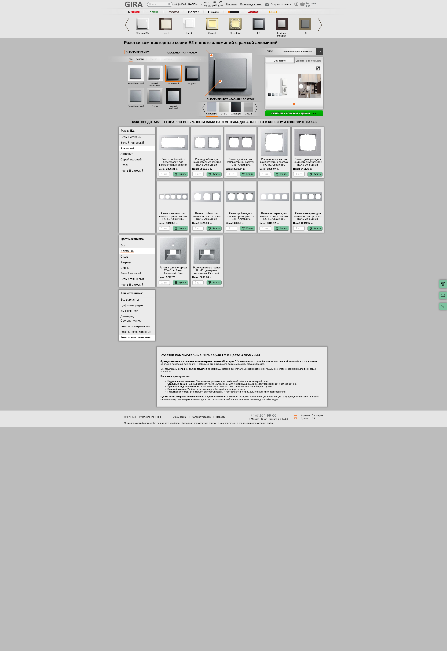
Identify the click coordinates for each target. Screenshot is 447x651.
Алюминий (173, 83)
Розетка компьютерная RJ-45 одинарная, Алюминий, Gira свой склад (207, 271)
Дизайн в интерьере (308, 60)
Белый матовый (136, 83)
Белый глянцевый (154, 84)
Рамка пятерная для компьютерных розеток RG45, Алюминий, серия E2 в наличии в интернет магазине (173, 219)
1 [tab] (294, 104)
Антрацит (192, 83)
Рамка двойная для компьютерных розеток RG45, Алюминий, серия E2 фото (240, 163)
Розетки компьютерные (135, 337)
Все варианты (129, 299)
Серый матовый (136, 106)
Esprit (189, 33)
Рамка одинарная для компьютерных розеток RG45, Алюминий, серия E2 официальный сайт (274, 165)
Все (122, 245)
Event (166, 33)
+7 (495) (188, 4)
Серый (248, 114)
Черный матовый (173, 107)
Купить (182, 174)
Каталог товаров (201, 416)
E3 (305, 33)
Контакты (231, 4)
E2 (258, 33)
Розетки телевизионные (135, 331)
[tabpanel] (294, 86)
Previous (127, 24)
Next (320, 24)
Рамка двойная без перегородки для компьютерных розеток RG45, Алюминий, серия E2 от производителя (173, 166)
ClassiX (212, 33)
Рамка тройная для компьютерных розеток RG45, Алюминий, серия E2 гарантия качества (240, 219)
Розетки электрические (135, 326)
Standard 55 (142, 33)
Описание (280, 60)
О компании (179, 416)
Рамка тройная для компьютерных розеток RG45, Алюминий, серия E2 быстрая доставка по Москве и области (207, 220)
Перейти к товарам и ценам (291, 113)
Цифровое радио (131, 305)
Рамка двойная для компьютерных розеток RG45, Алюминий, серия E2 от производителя (207, 165)
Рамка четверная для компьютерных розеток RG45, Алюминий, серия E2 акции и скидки (274, 219)
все (131, 59)
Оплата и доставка (251, 4)
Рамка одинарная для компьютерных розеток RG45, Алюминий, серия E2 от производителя (308, 165)
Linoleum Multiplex (281, 34)
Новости (220, 416)
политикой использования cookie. (256, 423)
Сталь (155, 106)
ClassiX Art (235, 33)
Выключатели (129, 310)
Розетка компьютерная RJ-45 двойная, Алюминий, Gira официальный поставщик (173, 273)
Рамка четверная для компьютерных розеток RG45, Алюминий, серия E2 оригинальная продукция (308, 219)
